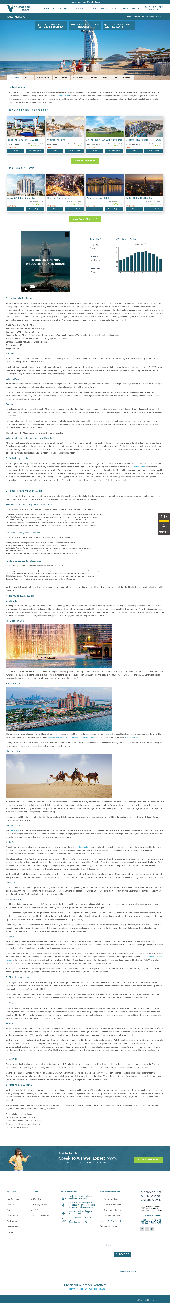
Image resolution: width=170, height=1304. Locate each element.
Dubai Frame (139, 467)
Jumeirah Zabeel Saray (91, 737)
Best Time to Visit (123, 77)
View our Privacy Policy (126, 1271)
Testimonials (12, 1216)
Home (46, 8)
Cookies (37, 1199)
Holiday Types (60, 8)
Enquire (114, 8)
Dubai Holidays (111, 1199)
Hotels (28, 77)
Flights (92, 8)
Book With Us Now (148, 1160)
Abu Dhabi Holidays (113, 1210)
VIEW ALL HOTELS (84, 161)
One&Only (75, 737)
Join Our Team (13, 1199)
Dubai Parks (78, 77)
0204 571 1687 (154, 5)
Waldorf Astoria (55, 737)
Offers (103, 8)
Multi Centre (61, 77)
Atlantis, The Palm (132, 737)
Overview (14, 77)
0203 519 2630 (98, 1162)
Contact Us (12, 1232)
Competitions (13, 1227)
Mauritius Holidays (112, 1205)
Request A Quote (35, 151)
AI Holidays (97, 1288)
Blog (9, 1210)
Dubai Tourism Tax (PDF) (78, 1222)
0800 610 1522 (75, 1162)
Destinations (77, 8)
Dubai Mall (14, 830)
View (16, 151)
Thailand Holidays (112, 1216)
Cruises (93, 77)
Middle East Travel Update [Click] (85, 2)
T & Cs (36, 1210)
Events (106, 77)
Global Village (84, 847)
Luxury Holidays (76, 1288)
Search (136, 8)
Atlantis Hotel (63, 96)
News (125, 8)
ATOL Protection (41, 1216)
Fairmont (66, 737)
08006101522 (153, 1192)
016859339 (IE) (152, 1200)
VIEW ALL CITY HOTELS (84, 219)
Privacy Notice (40, 1205)
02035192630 (153, 1196)
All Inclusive (43, 77)
